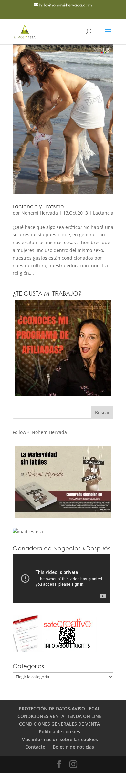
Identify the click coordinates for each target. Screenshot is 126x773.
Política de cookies (59, 732)
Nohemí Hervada (39, 213)
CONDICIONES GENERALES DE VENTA (59, 724)
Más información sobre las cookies (59, 739)
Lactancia (103, 213)
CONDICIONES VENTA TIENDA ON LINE (59, 716)
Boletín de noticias (73, 747)
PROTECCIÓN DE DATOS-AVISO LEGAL (59, 708)
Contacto (35, 747)
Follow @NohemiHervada (40, 432)
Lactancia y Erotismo (38, 206)
